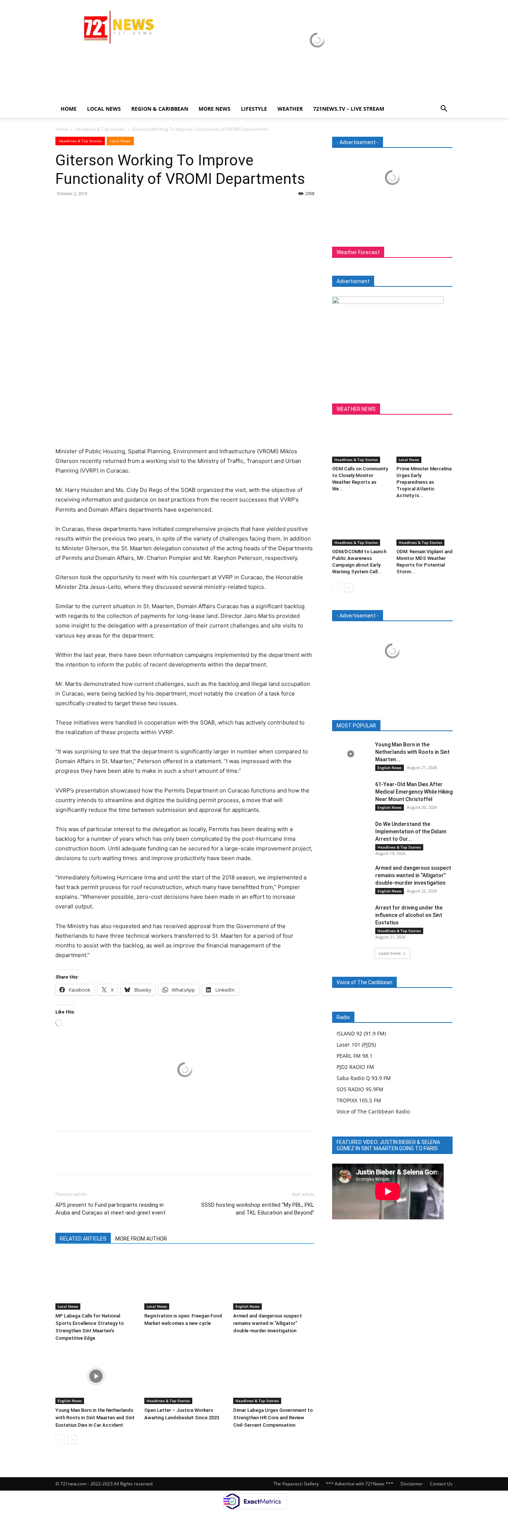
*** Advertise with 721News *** (359, 1484)
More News (215, 108)
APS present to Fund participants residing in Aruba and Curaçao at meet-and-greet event (110, 1209)
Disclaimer (412, 1484)
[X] (80, 210)
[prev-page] (60, 1440)
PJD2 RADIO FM (355, 1066)
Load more (390, 953)
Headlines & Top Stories (100, 129)
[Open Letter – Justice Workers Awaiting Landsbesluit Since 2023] (184, 1376)
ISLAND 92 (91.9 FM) (361, 1033)
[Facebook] (62, 210)
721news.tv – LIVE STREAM (348, 108)
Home (69, 108)
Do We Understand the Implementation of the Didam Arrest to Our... (410, 831)
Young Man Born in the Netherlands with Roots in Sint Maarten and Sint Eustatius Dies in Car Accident (95, 1417)
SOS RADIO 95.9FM (360, 1089)
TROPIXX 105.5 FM (359, 1100)
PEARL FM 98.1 (355, 1055)
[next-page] (72, 1440)
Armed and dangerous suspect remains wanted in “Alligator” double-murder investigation (267, 1323)
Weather (290, 108)
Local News (104, 108)
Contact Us (441, 1484)
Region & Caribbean (159, 108)
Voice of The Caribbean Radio (373, 1111)
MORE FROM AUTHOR (141, 1239)
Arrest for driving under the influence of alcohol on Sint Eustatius (409, 915)
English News (247, 1306)
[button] (444, 109)
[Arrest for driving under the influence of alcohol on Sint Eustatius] (350, 917)
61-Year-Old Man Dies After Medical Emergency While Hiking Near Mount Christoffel (414, 791)
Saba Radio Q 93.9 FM (364, 1078)
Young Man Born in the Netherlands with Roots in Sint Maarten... (412, 752)
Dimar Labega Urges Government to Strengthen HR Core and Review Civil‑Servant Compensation (273, 1417)
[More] (131, 210)
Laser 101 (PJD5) (356, 1044)
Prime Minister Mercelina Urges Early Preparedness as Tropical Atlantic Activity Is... (423, 482)
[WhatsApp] (114, 210)
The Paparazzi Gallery (296, 1484)
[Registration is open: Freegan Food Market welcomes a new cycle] (184, 1282)
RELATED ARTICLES (83, 1239)
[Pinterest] (97, 210)
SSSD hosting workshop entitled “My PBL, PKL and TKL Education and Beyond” (257, 1209)
